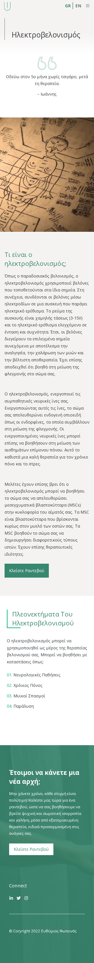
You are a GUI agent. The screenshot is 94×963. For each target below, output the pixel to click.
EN (78, 5)
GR (68, 5)
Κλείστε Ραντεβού (26, 570)
